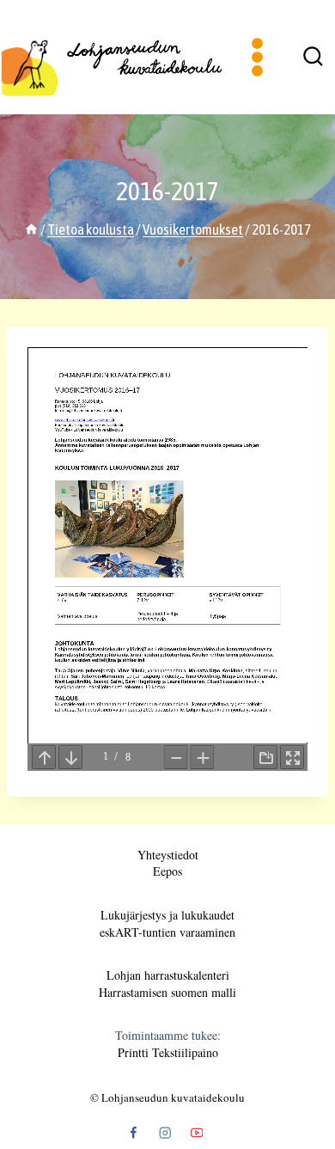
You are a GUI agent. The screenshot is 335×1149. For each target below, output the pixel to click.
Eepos (167, 871)
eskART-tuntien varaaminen (167, 932)
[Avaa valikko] (257, 56)
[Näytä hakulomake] (313, 58)
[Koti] (31, 229)
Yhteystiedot (167, 854)
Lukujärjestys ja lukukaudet (167, 915)
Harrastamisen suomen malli (167, 992)
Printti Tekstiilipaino (168, 1052)
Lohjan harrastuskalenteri (168, 975)
